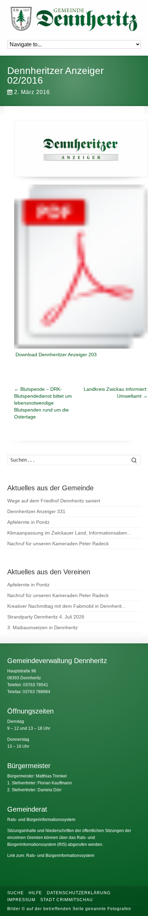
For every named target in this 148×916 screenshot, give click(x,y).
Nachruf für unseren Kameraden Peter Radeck (58, 543)
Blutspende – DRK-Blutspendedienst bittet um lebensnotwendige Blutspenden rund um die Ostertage (43, 402)
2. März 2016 (32, 92)
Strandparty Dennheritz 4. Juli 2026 (45, 617)
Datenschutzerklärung (78, 892)
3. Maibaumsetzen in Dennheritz (42, 627)
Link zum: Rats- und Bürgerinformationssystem (50, 855)
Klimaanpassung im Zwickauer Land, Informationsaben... (69, 533)
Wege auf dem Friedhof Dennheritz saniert (53, 500)
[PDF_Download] (81, 267)
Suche (15, 892)
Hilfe (35, 892)
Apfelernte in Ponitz (28, 522)
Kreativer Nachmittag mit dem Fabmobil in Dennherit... (66, 606)
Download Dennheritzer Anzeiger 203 (56, 354)
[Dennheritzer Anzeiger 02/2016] (81, 148)
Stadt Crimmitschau (66, 899)
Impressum (21, 899)
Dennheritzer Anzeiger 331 (36, 511)
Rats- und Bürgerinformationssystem (41, 819)
